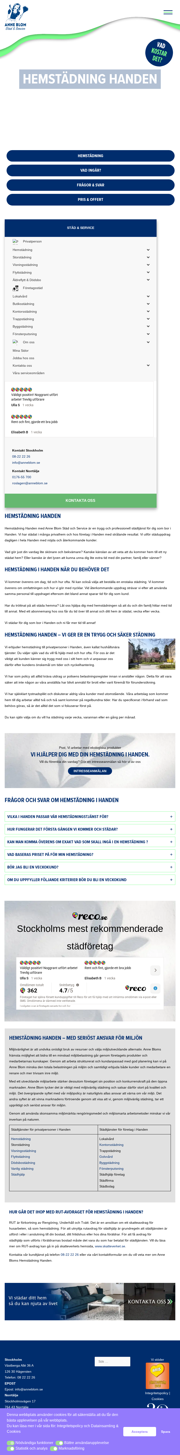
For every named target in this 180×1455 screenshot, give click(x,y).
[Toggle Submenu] (148, 249)
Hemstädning (21, 1139)
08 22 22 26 (26, 1377)
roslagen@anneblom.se (30, 483)
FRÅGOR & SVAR (90, 185)
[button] (11, 1443)
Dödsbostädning (23, 1163)
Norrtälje (11, 1395)
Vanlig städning (22, 1168)
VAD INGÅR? (90, 170)
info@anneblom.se (26, 462)
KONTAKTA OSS (80, 501)
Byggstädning (109, 1163)
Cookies (158, 1399)
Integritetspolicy (70, 1426)
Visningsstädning (23, 1151)
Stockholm (13, 1359)
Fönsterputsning (111, 1168)
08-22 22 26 (21, 456)
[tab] (90, 816)
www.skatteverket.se (110, 1246)
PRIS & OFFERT (90, 199)
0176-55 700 (21, 477)
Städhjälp (18, 1174)
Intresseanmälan (90, 771)
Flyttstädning (20, 1156)
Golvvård (106, 1156)
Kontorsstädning (111, 1145)
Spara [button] (165, 1431)
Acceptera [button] (139, 1431)
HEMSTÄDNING (90, 155)
